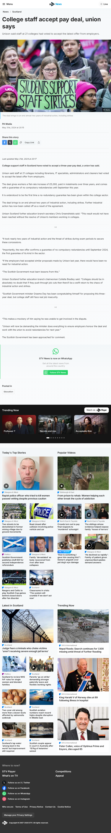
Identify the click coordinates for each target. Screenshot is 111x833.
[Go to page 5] (57, 437)
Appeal (60, 775)
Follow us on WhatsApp (19, 793)
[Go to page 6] (59, 437)
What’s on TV (10, 775)
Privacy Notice (36, 807)
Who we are (7, 807)
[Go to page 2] (51, 437)
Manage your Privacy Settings (18, 815)
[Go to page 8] (64, 437)
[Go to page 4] (55, 437)
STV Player (8, 771)
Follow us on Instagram (19, 799)
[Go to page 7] (61, 437)
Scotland (17, 11)
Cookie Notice (64, 807)
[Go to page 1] (47, 437)
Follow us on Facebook (19, 788)
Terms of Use (21, 807)
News (6, 11)
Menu (9, 4)
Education (8, 391)
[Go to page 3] (53, 437)
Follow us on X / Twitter (19, 782)
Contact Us (50, 807)
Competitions (63, 771)
